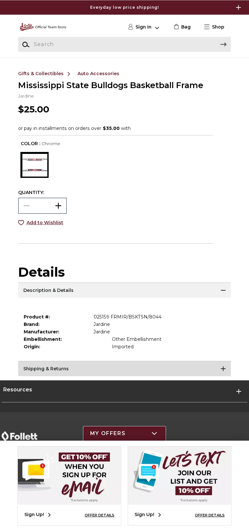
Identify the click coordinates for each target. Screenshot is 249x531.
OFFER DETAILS (99, 515)
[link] (181, 27)
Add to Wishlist (45, 222)
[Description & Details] (124, 290)
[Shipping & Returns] (124, 369)
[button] (124, 7)
